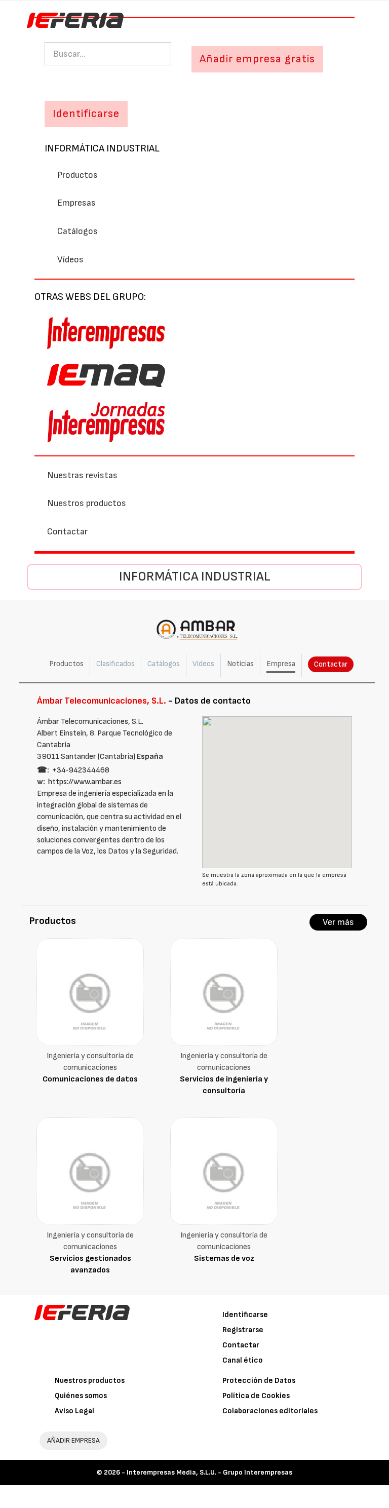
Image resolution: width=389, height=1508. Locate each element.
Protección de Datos (258, 1380)
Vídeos (70, 259)
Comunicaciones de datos (90, 1079)
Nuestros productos (86, 503)
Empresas (76, 203)
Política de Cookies (256, 1396)
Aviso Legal (74, 1411)
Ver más (338, 922)
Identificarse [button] (86, 114)
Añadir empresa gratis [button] (257, 59)
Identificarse (245, 1315)
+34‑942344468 (80, 770)
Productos (77, 175)
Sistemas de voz (224, 1258)
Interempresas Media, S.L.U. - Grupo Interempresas (209, 1472)
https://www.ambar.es (85, 782)
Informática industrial (102, 148)
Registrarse (242, 1330)
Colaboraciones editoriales (270, 1411)
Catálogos (77, 231)
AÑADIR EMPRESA (73, 1440)
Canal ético (242, 1360)
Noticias (240, 664)
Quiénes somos (81, 1396)
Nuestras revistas (82, 475)
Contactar (67, 531)
